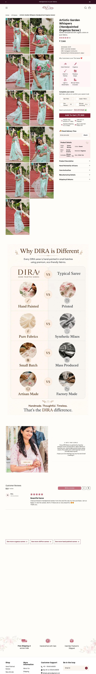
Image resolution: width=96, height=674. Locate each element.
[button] (85, 7)
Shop (8, 663)
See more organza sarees (16, 541)
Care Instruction (65, 170)
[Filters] (84, 488)
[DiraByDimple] (48, 7)
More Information (28, 664)
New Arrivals (10, 672)
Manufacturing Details (67, 175)
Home (7, 15)
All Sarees (14, 15)
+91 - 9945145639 (49, 666)
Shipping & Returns (66, 179)
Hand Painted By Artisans (68, 165)
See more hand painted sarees (66, 541)
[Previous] (6, 2)
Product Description (66, 161)
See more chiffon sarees (40, 541)
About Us (26, 668)
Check (85, 135)
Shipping (26, 671)
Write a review (69, 488)
